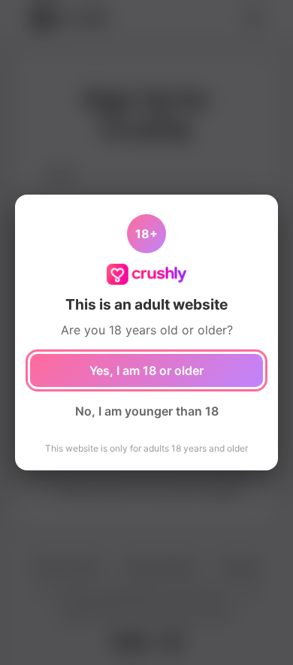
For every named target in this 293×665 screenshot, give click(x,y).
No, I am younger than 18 (147, 411)
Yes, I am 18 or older (146, 370)
